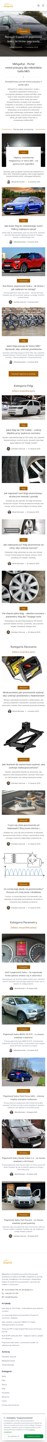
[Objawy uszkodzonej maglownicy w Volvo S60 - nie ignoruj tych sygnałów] (23, 150)
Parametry (23, 31)
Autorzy (6, 1351)
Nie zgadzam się (13, 1436)
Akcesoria (23, 688)
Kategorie (7, 1371)
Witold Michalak (8, 1365)
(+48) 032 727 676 (11, 1293)
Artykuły (6, 1303)
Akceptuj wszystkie (33, 1436)
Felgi (23, 221)
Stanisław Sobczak (9, 1357)
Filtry (3, 1380)
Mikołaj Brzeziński (8, 1361)
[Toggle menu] (43, 5)
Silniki (4, 1376)
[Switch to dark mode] (39, 5)
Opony (4, 1384)
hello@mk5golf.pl (11, 1297)
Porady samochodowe (10, 1405)
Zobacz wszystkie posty (23, 391)
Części (23, 152)
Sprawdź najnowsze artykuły (23, 374)
